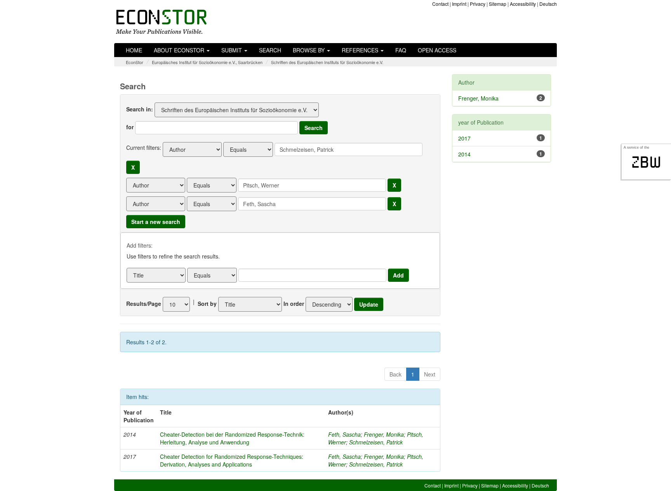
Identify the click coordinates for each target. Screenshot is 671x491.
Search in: (139, 109)
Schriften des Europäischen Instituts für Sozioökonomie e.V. (327, 62)
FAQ (400, 50)
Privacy (477, 3)
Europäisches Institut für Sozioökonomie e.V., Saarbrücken (207, 62)
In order (293, 303)
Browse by (309, 50)
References (361, 50)
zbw (646, 162)
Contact (440, 3)
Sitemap (497, 3)
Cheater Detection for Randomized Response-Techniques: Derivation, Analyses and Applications (231, 460)
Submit (232, 50)
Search (270, 50)
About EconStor (180, 50)
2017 (464, 138)
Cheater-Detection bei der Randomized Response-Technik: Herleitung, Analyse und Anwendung (232, 438)
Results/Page (143, 303)
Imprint (459, 3)
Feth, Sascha (344, 434)
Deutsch (548, 3)
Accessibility (523, 3)
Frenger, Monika (384, 434)
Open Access (437, 50)
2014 (464, 154)
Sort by (207, 303)
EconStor (134, 62)
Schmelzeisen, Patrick (376, 442)
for (130, 127)
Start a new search (155, 222)
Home (134, 50)
